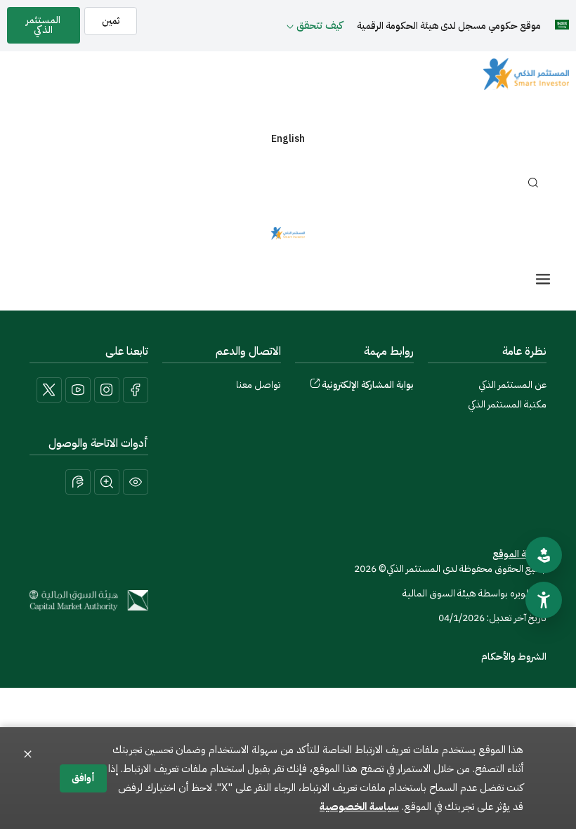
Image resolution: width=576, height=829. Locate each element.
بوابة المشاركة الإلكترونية (368, 384)
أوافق (83, 778)
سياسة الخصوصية (359, 806)
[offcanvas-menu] (543, 279)
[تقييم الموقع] (543, 555)
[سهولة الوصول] (543, 600)
